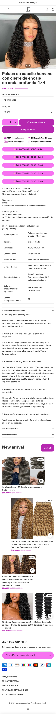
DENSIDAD (6, 107)
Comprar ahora (28, 129)
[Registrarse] (50, 655)
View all (47, 448)
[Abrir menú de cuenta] (47, 9)
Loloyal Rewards (9, 677)
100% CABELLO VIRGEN (12, 694)
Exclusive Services (9, 435)
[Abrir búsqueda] (8, 9)
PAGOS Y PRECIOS (10, 685)
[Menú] (3, 9)
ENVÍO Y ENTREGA (10, 681)
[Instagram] (28, 709)
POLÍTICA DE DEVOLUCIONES (15, 690)
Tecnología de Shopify (39, 703)
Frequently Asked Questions (13, 310)
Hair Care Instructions (10, 429)
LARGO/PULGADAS (10, 94)
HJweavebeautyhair (22, 703)
